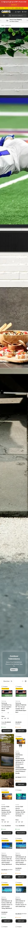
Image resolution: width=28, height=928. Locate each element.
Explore (14, 669)
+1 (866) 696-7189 (18, 8)
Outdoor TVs (8, 25)
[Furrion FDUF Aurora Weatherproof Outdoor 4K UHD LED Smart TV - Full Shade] (21, 797)
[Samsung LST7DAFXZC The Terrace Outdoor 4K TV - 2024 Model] (6, 693)
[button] (24, 11)
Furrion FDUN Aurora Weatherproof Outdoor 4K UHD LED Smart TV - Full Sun (6, 811)
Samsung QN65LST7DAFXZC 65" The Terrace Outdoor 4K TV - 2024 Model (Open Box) (21, 707)
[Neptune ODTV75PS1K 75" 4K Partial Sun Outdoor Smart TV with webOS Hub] (21, 889)
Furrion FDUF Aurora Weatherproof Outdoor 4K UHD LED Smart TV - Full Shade (20, 811)
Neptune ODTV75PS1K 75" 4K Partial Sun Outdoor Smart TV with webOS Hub (21, 902)
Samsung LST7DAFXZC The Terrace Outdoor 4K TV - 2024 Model (6, 706)
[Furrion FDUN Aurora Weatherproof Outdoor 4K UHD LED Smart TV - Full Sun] (6, 797)
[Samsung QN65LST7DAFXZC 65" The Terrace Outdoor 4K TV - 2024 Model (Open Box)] (21, 693)
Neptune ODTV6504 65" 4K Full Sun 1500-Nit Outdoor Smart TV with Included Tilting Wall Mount (21, 859)
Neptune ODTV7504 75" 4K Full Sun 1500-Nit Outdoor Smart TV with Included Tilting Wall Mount (6, 859)
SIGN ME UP (14, 4)
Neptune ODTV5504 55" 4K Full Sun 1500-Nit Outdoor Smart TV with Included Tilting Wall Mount (6, 903)
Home (2, 25)
